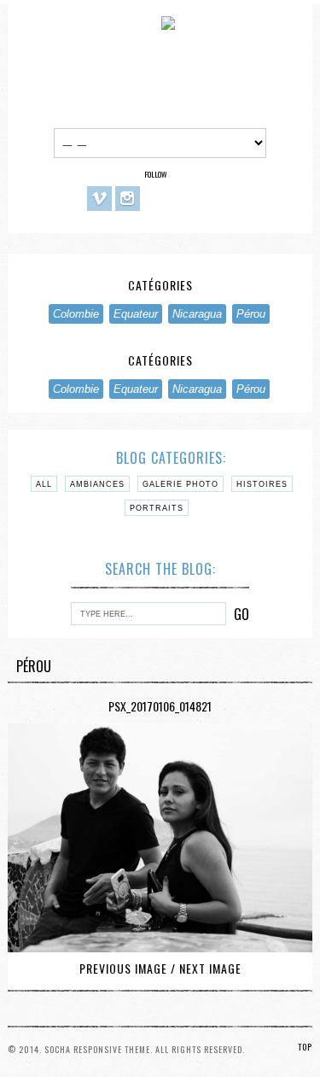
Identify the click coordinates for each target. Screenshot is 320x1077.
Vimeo (99, 198)
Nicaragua (197, 313)
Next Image (210, 968)
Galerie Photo (180, 484)
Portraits (156, 508)
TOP (305, 1046)
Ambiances (97, 484)
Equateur (135, 313)
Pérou (250, 313)
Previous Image (123, 968)
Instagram (127, 198)
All (44, 484)
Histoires (262, 484)
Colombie (76, 313)
